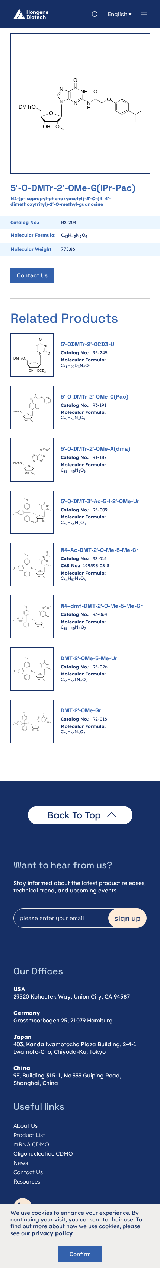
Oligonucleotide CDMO (43, 1153)
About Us (25, 1125)
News (20, 1162)
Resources (26, 1181)
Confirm (80, 1254)
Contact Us (32, 275)
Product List (29, 1134)
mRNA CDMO (31, 1144)
